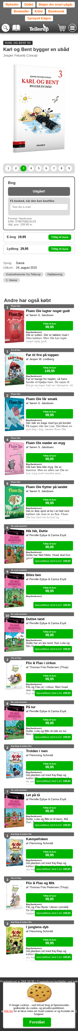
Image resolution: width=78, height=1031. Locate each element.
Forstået (37, 1022)
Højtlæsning (54, 274)
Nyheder (12, 4)
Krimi (39, 11)
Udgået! (39, 191)
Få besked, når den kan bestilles (32, 200)
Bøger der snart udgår (55, 4)
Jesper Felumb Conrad (20, 55)
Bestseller (21, 11)
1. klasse (11, 280)
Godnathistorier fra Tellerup (23, 274)
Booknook (56, 11)
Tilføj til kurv (59, 237)
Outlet (28, 4)
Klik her (8, 1011)
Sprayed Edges (39, 18)
